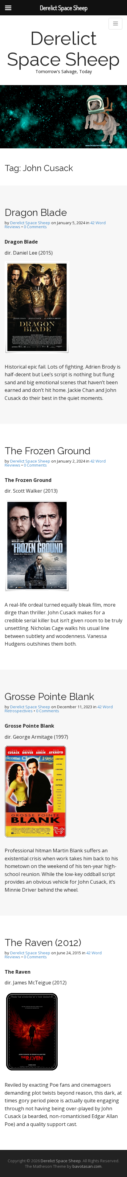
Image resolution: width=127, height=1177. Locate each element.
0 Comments (35, 226)
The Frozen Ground (48, 450)
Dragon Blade (36, 212)
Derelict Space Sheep (63, 49)
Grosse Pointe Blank (49, 696)
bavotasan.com (86, 1166)
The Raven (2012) (43, 942)
